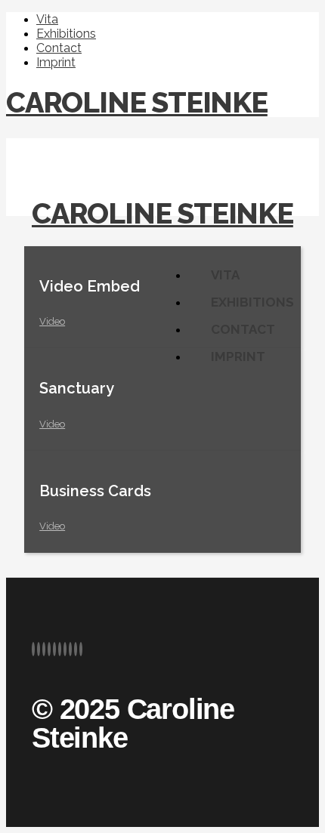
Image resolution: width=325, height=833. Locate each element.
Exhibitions (66, 33)
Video (52, 321)
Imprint (56, 62)
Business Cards (95, 491)
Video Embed (89, 286)
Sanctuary (76, 388)
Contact (59, 48)
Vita (47, 19)
